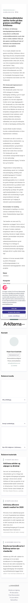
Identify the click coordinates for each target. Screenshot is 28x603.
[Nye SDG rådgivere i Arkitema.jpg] (14, 436)
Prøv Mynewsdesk (14, 595)
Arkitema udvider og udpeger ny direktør (11, 464)
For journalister (14, 597)
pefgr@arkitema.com (14, 363)
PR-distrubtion (14, 592)
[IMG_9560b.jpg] (14, 388)
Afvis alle (14, 308)
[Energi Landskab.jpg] (14, 412)
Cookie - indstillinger (14, 315)
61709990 (14, 366)
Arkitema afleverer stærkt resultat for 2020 (13, 506)
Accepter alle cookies (14, 312)
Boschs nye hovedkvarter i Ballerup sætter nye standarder (14, 548)
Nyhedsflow (14, 600)
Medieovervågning (14, 590)
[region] (14, 301)
